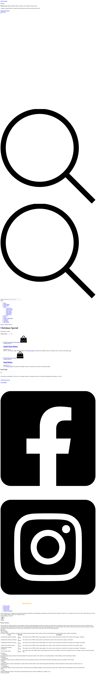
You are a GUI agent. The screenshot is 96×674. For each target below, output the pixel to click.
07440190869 (4, 382)
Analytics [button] (3, 661)
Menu (4, 307)
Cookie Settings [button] (4, 615)
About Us (5, 315)
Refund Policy (6, 607)
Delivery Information (8, 318)
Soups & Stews (9, 309)
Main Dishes (9, 312)
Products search (4, 299)
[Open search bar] (48, 203)
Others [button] (2, 668)
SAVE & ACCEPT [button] (5, 672)
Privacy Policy (6, 605)
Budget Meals (6, 304)
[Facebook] (48, 492)
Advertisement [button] (4, 664)
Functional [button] (3, 653)
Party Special (6, 322)
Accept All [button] (10, 615)
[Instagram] (48, 601)
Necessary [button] (3, 629)
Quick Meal (6, 305)
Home (4, 303)
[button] (48, 300)
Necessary (4, 630)
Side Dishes (8, 310)
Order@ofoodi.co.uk (5, 380)
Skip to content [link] (4, 1)
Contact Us (5, 319)
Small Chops (9, 308)
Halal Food (8, 314)
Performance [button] (3, 657)
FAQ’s (4, 317)
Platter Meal (9, 313)
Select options (31, 350)
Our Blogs (5, 320)
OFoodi (2, 3)
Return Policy (6, 608)
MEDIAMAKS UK (27, 603)
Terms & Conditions (7, 610)
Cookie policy (6, 609)
